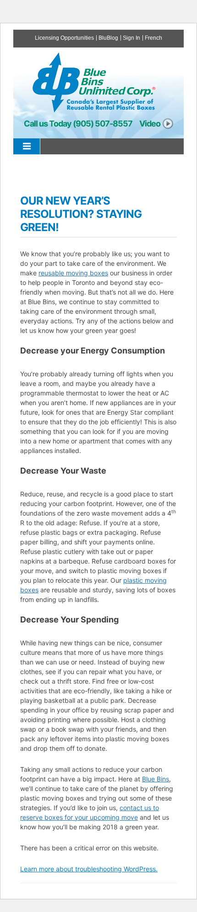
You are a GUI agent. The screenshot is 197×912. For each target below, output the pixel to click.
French (153, 38)
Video (149, 123)
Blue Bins (155, 779)
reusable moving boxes (73, 273)
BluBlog (108, 38)
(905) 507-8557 (102, 123)
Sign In (131, 38)
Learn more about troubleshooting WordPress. (89, 869)
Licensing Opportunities (64, 38)
